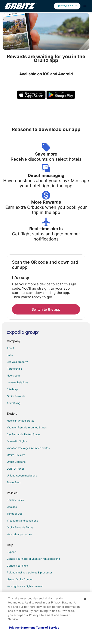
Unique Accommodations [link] (22, 475)
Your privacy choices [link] (19, 534)
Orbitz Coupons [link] (16, 461)
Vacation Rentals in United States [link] (27, 427)
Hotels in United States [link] (20, 420)
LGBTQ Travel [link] (15, 468)
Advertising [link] (13, 403)
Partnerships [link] (14, 368)
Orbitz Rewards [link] (16, 396)
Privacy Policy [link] (15, 500)
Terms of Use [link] (14, 513)
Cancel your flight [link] (17, 565)
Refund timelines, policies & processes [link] (29, 572)
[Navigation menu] (84, 6)
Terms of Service (47, 627)
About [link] (10, 348)
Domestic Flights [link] (17, 441)
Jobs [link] (10, 355)
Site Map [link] (12, 389)
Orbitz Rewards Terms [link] (20, 527)
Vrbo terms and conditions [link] (22, 520)
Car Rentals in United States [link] (23, 434)
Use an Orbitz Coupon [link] (20, 579)
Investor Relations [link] (17, 382)
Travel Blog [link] (13, 482)
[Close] (85, 599)
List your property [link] (17, 361)
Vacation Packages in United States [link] (28, 448)
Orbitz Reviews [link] (16, 455)
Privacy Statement (22, 627)
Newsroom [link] (13, 375)
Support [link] (11, 551)
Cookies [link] (12, 506)
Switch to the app (46, 309)
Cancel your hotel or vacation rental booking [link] (33, 558)
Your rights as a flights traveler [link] (25, 586)
